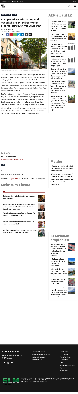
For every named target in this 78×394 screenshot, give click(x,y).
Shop (21, 1)
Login (74, 1)
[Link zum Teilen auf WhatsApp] (15, 34)
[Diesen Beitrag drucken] (26, 34)
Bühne (14, 14)
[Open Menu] (75, 6)
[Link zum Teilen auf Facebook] (7, 34)
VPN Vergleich (64, 354)
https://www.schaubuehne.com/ (12, 160)
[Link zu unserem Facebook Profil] (4, 363)
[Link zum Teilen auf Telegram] (19, 34)
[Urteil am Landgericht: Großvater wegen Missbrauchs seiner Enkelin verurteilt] (71, 37)
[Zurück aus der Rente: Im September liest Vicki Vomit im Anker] (41, 198)
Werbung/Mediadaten (39, 357)
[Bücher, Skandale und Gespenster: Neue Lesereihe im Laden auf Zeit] (41, 224)
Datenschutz (64, 371)
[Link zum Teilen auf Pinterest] (11, 34)
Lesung (8, 164)
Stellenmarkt (15, 1)
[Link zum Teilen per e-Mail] (30, 34)
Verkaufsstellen (37, 360)
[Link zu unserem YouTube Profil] (12, 363)
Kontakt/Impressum (38, 351)
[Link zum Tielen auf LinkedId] (22, 34)
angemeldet (13, 179)
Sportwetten (64, 360)
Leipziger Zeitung (5, 1)
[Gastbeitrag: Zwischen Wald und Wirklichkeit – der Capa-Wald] (71, 282)
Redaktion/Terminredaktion (41, 354)
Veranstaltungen (6, 14)
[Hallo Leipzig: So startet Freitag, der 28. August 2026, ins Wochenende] (71, 262)
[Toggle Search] (69, 6)
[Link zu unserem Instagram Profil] (8, 363)
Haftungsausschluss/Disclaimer (67, 366)
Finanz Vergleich (65, 357)
